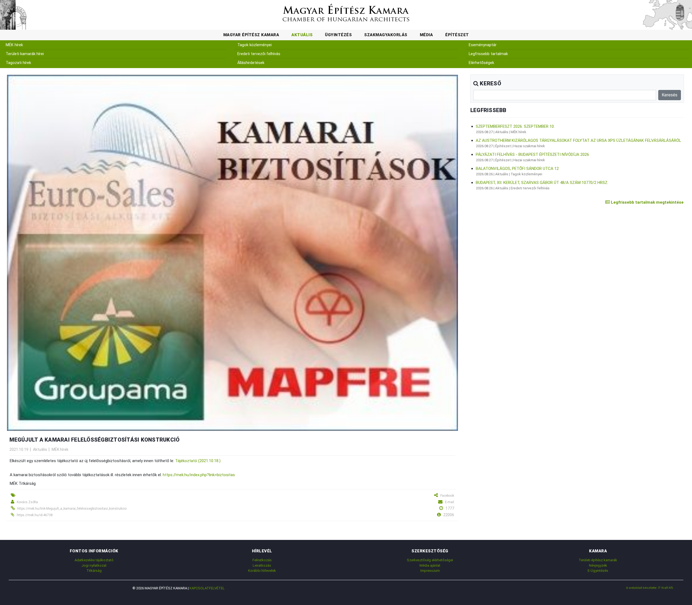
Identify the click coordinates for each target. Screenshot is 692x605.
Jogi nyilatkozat (94, 565)
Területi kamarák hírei (25, 54)
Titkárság (94, 571)
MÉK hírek (14, 45)
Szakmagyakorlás (385, 34)
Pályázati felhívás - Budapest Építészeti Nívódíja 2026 (532, 154)
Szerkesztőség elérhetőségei (430, 560)
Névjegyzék (598, 565)
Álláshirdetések (250, 62)
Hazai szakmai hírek (529, 146)
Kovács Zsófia (27, 502)
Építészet (457, 34)
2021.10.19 (18, 449)
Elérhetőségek (481, 62)
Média (426, 34)
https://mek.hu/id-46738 (35, 515)
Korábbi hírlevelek (262, 571)
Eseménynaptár (483, 45)
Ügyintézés (338, 34)
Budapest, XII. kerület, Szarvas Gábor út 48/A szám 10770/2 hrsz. (542, 182)
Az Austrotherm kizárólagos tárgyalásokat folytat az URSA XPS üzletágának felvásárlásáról (578, 140)
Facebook (447, 496)
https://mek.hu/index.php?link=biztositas (199, 474)
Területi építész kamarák (598, 560)
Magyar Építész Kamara (251, 34)
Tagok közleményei (254, 45)
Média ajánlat (430, 565)
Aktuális (301, 34)
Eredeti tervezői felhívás (258, 54)
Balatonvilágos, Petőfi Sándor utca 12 (517, 168)
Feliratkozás (262, 560)
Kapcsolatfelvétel (207, 588)
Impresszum (430, 571)
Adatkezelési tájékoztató (94, 560)
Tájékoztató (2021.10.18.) (198, 460)
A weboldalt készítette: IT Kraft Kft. (650, 588)
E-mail (449, 502)
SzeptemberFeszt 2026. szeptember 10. (515, 126)
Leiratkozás (262, 565)
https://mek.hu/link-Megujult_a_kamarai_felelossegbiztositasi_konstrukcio (72, 508)
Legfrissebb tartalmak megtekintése (647, 202)
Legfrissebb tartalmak (488, 54)
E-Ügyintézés (598, 571)
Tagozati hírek (18, 62)
